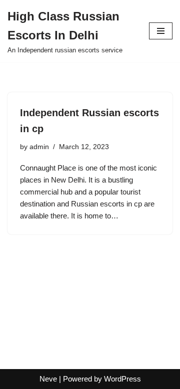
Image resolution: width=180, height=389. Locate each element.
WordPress (122, 379)
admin (39, 147)
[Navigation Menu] (160, 30)
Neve (48, 379)
